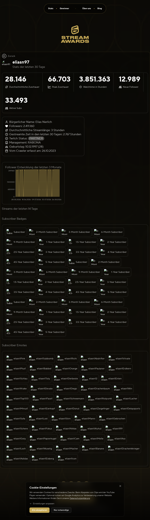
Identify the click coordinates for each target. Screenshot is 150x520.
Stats (50, 8)
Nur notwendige (61, 510)
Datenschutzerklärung (80, 498)
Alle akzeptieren (39, 510)
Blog (99, 8)
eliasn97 (20, 62)
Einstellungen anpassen (43, 503)
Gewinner (64, 8)
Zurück (11, 56)
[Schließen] (120, 486)
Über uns (86, 8)
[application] (33, 185)
